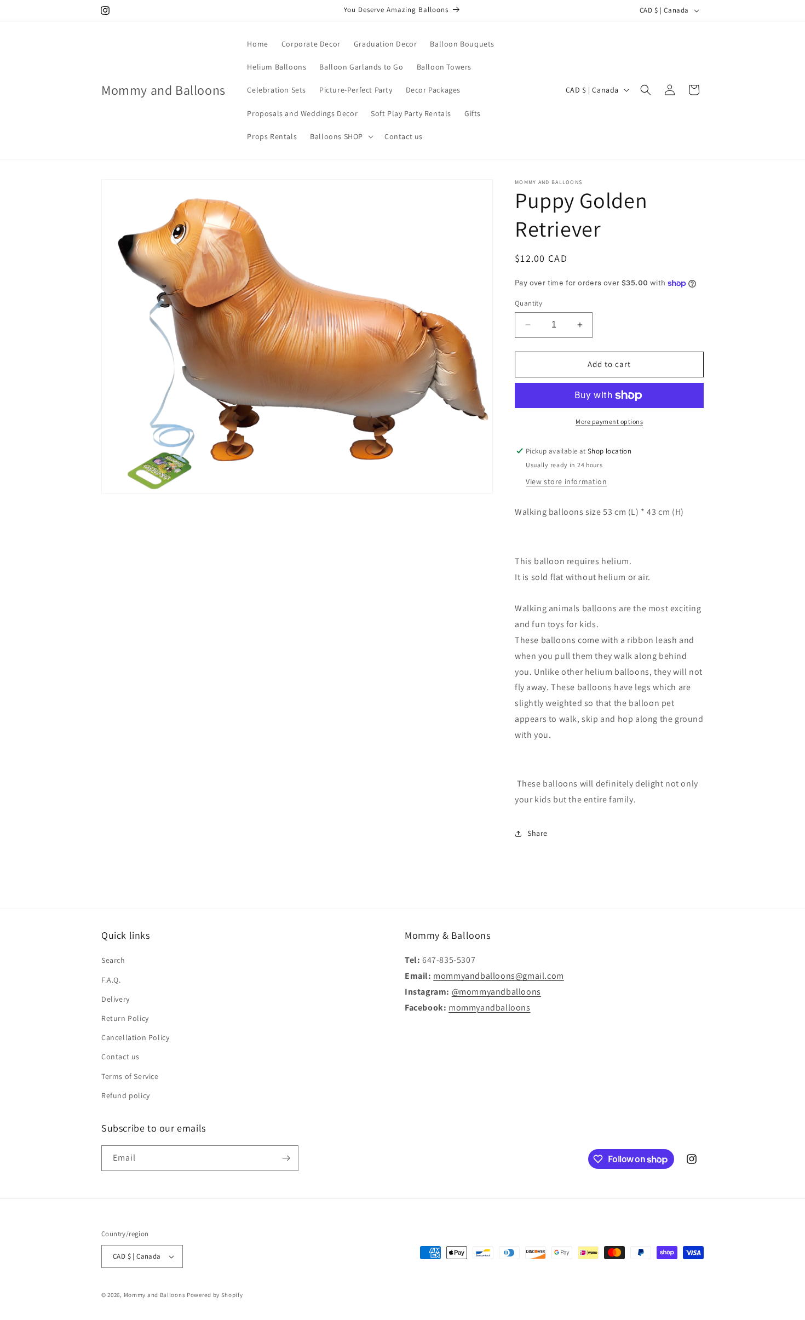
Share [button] (537, 833)
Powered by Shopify (215, 1295)
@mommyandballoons (496, 991)
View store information (566, 481)
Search (113, 960)
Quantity (528, 303)
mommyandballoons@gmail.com (498, 976)
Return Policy (125, 1018)
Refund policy (125, 1095)
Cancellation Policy (135, 1037)
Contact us (120, 1056)
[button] (340, 136)
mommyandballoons (490, 1007)
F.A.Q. (111, 980)
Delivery (115, 999)
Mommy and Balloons (155, 1295)
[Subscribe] (286, 1158)
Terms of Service (130, 1076)
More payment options (609, 421)
